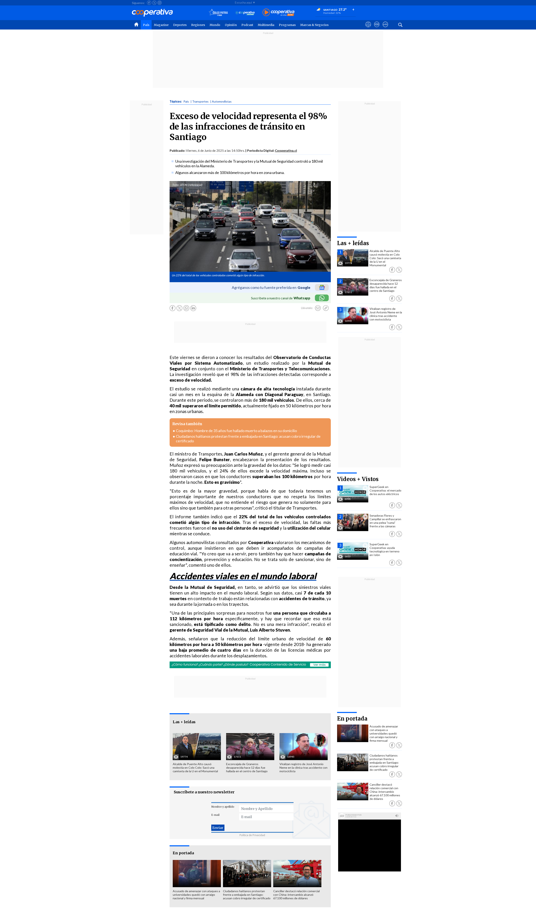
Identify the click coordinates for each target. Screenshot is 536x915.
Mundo (215, 25)
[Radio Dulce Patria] (218, 13)
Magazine (161, 25)
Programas (287, 25)
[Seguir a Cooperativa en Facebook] (149, 2)
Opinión (231, 25)
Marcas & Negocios (314, 25)
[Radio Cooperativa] (278, 13)
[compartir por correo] (318, 308)
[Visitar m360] (377, 28)
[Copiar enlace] (326, 308)
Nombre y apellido (222, 806)
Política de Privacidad (252, 835)
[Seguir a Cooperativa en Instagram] (159, 2)
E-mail (215, 814)
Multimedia (266, 25)
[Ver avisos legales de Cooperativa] (368, 28)
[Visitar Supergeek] (385, 28)
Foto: (176, 185)
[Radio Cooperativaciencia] (245, 12)
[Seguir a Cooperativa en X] (154, 2)
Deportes (180, 25)
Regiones (198, 25)
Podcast (247, 25)
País (146, 25)
